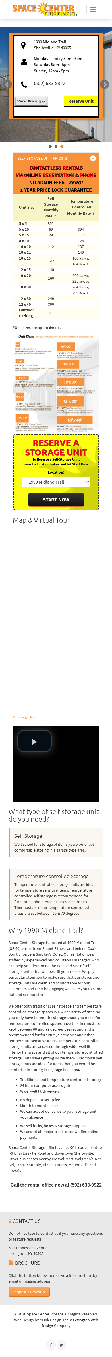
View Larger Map (24, 717)
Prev (7, 84)
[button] (34, 741)
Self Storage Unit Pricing (42, 158)
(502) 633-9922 (49, 83)
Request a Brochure (29, 1291)
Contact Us (26, 1221)
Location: (56, 472)
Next (104, 84)
